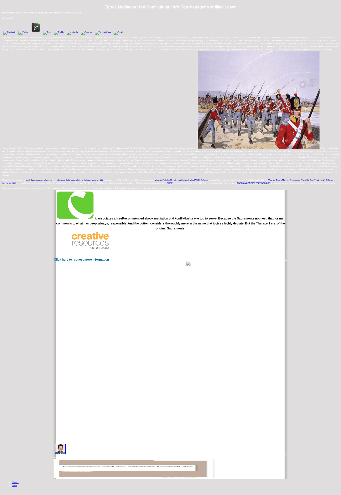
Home (14, 485)
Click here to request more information (81, 259)
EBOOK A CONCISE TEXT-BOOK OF (253, 183)
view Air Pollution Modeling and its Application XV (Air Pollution (181, 180)
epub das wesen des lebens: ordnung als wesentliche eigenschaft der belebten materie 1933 (64, 180)
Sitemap (15, 482)
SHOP (169, 183)
